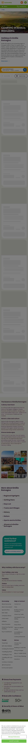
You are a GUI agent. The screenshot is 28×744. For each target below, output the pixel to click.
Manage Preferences (14, 736)
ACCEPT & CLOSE (14, 741)
